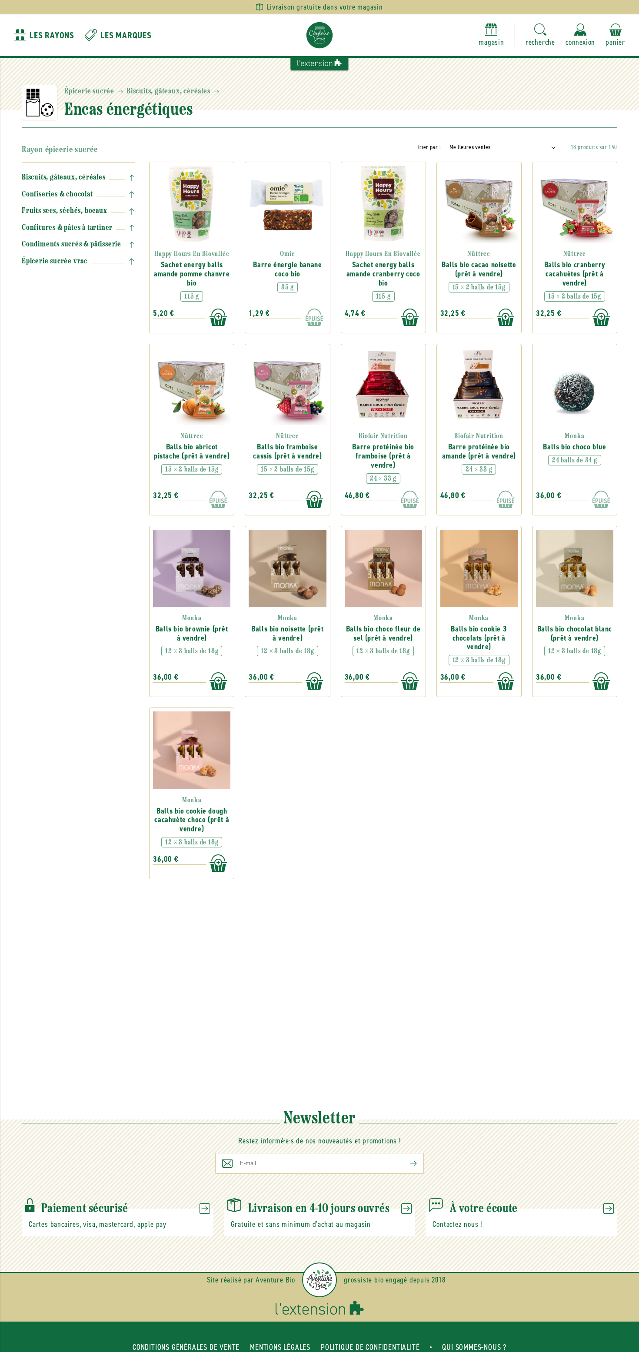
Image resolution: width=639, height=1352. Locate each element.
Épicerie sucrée (89, 92)
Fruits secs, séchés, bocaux (64, 211)
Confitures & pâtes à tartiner (67, 228)
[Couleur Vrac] (319, 35)
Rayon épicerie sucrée (60, 150)
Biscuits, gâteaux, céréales (168, 92)
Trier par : (429, 147)
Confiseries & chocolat (57, 195)
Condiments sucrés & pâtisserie (71, 245)
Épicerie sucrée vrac (54, 262)
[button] (540, 35)
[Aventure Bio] (319, 1279)
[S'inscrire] (406, 1163)
